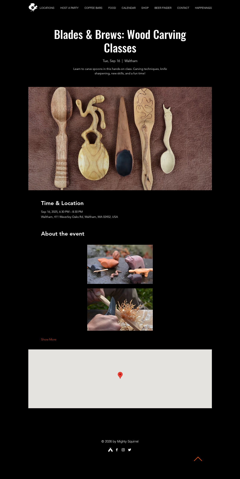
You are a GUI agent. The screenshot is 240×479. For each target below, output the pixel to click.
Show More (48, 339)
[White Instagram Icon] (123, 450)
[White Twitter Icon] (130, 450)
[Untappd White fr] (110, 450)
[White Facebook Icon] (117, 450)
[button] (47, 8)
